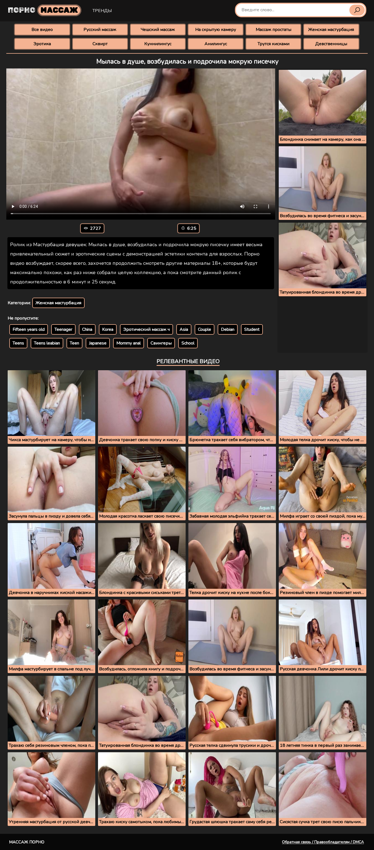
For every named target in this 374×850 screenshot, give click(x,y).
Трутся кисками (273, 44)
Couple (204, 329)
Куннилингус (157, 44)
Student (252, 329)
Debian (227, 329)
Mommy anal (128, 343)
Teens (18, 343)
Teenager (63, 329)
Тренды (102, 11)
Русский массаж (100, 30)
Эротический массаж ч (146, 329)
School (188, 343)
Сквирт (100, 44)
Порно (43, 10)
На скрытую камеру (215, 30)
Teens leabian (47, 343)
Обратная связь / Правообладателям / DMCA (323, 842)
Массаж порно (26, 842)
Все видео (42, 30)
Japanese (98, 343)
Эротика (42, 44)
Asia (184, 329)
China (87, 329)
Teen (74, 343)
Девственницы (331, 44)
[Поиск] (357, 10)
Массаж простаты (273, 30)
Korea (107, 329)
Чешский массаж (158, 30)
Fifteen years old (29, 329)
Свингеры (161, 343)
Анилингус (216, 44)
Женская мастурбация (331, 30)
